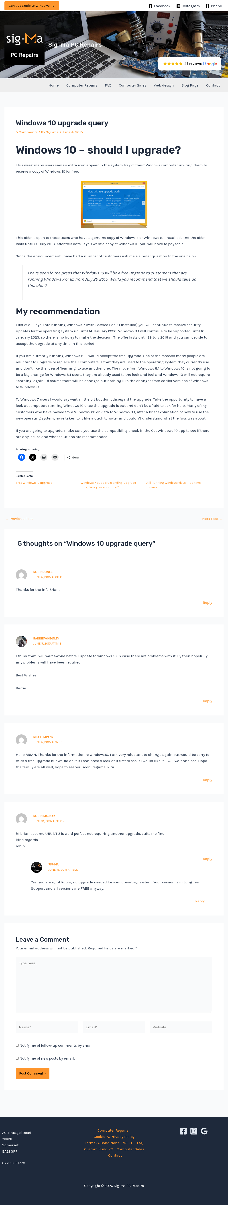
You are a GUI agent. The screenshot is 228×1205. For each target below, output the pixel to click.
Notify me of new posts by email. (47, 1058)
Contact (213, 85)
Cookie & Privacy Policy (114, 1136)
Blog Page (190, 85)
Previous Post (19, 519)
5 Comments (27, 132)
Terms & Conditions (102, 1143)
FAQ (108, 85)
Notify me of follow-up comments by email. (57, 1045)
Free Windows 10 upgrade (34, 483)
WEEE (128, 1143)
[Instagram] (194, 1131)
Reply (207, 602)
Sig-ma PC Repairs (75, 44)
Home (54, 85)
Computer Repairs (81, 85)
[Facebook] (183, 1131)
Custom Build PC (98, 1149)
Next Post (212, 519)
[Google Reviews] (204, 1131)
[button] (31, 5)
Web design (164, 85)
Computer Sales (132, 85)
